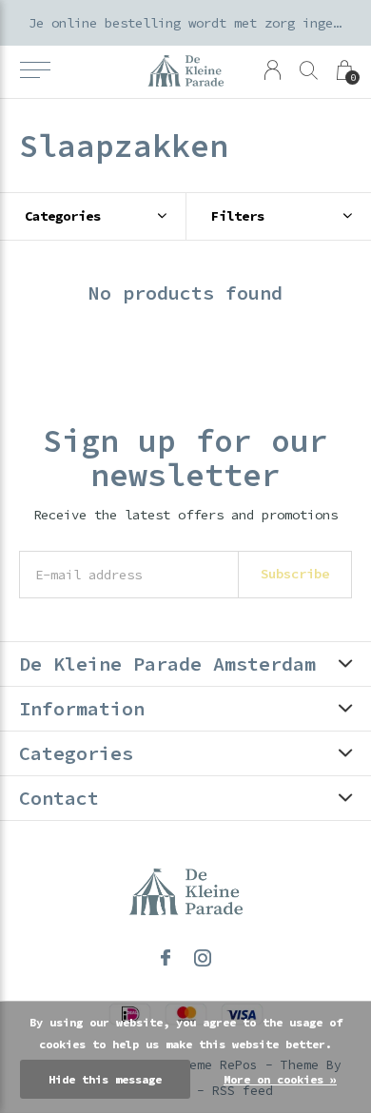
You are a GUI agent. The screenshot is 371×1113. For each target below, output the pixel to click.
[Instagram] (202, 958)
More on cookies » (280, 1079)
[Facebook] (165, 958)
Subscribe (295, 573)
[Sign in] (272, 70)
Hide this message (105, 1079)
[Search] (309, 70)
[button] (34, 70)
